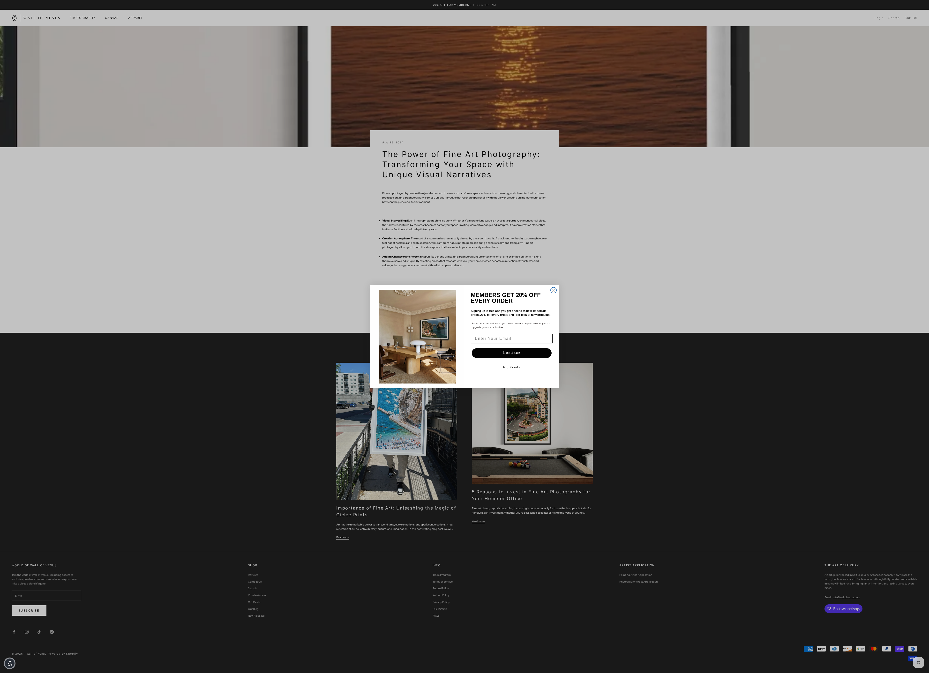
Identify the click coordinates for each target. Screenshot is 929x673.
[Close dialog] (553, 290)
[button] (9, 663)
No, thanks (512, 367)
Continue (511, 352)
